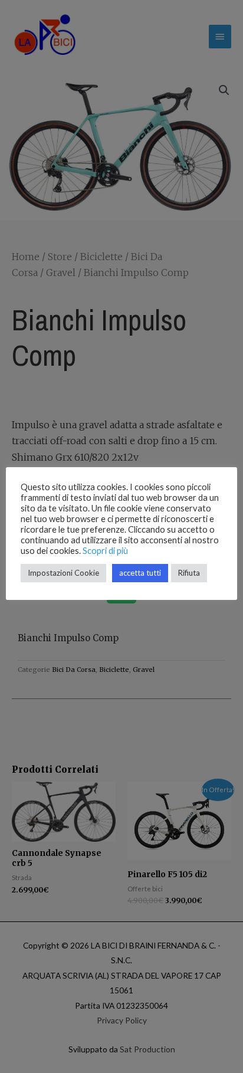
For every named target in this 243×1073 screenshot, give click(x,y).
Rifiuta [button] (189, 572)
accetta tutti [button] (140, 572)
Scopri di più (105, 551)
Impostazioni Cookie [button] (63, 572)
